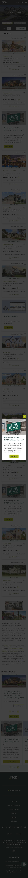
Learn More (14, 456)
